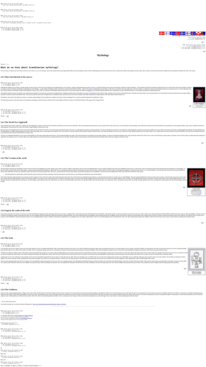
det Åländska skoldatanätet (26, 318)
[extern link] (199, 101)
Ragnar (199, 194)
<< (202, 42)
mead (37, 215)
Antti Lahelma (18, 315)
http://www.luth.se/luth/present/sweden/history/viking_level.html (49, 304)
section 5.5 (90, 90)
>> (204, 51)
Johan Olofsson (29, 315)
